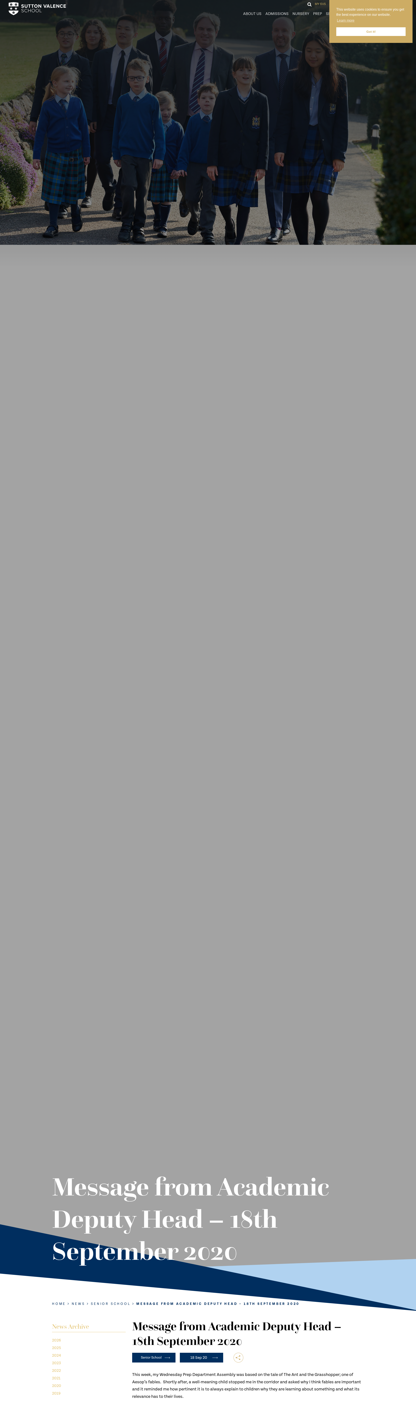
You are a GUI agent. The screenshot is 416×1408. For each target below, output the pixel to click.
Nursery (300, 13)
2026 (56, 1340)
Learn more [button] (345, 20)
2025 (56, 1348)
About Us (252, 13)
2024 (56, 1355)
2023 (56, 1363)
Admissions (277, 13)
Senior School (110, 1304)
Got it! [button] (371, 31)
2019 (56, 1393)
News (78, 1304)
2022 (56, 1370)
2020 (56, 1386)
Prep (317, 13)
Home (59, 1304)
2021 (56, 1378)
